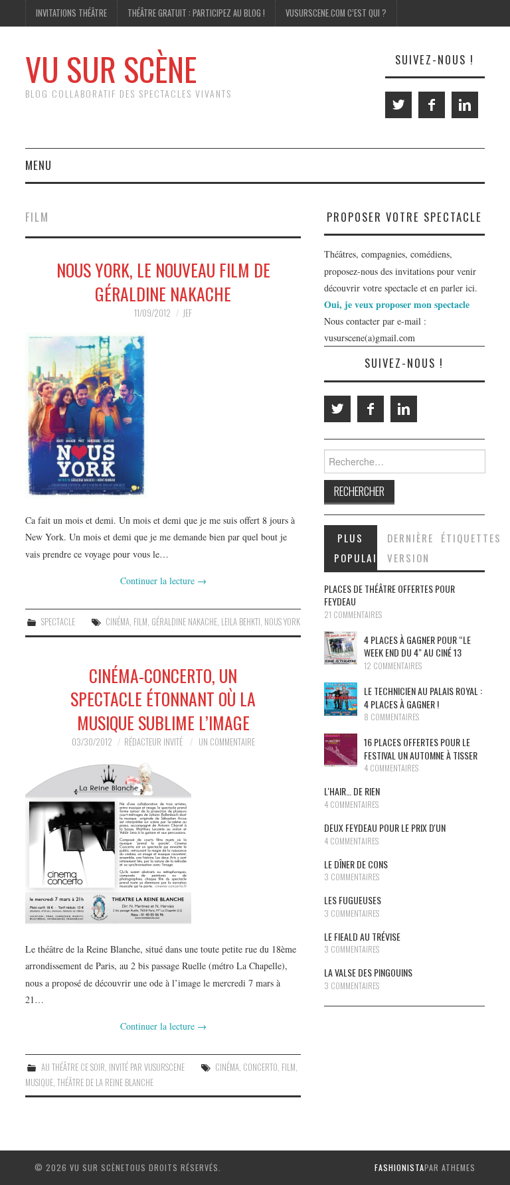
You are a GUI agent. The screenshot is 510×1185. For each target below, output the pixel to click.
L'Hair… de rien (352, 791)
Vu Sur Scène (111, 68)
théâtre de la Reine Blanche (105, 1082)
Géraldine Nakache (184, 621)
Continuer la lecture (163, 580)
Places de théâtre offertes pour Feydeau (389, 595)
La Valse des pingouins (368, 972)
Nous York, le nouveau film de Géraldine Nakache (163, 281)
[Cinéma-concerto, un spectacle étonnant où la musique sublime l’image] (163, 844)
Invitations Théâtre (71, 13)
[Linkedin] (465, 105)
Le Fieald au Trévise (362, 936)
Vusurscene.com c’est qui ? (336, 13)
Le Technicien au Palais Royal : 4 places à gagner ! (423, 697)
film (140, 621)
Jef (187, 313)
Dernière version (409, 547)
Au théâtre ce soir (73, 1067)
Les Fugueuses (352, 900)
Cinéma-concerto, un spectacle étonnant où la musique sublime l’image (163, 699)
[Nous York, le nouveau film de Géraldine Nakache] (163, 416)
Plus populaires (356, 547)
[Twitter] (398, 105)
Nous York (282, 621)
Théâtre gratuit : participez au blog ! (196, 13)
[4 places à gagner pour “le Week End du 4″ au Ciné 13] (340, 648)
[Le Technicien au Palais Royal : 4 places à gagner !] (340, 699)
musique (39, 1082)
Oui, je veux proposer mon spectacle (396, 304)
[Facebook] (431, 105)
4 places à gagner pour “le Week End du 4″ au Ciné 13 (417, 646)
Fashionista (399, 1167)
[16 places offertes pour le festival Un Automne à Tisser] (340, 750)
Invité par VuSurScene (147, 1067)
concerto (260, 1067)
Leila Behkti (240, 621)
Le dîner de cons (356, 864)
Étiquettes (463, 537)
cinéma (117, 621)
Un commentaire (227, 742)
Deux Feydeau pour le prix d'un (385, 827)
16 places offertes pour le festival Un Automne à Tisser (420, 748)
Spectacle (58, 621)
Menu (38, 165)
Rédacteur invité (153, 742)
